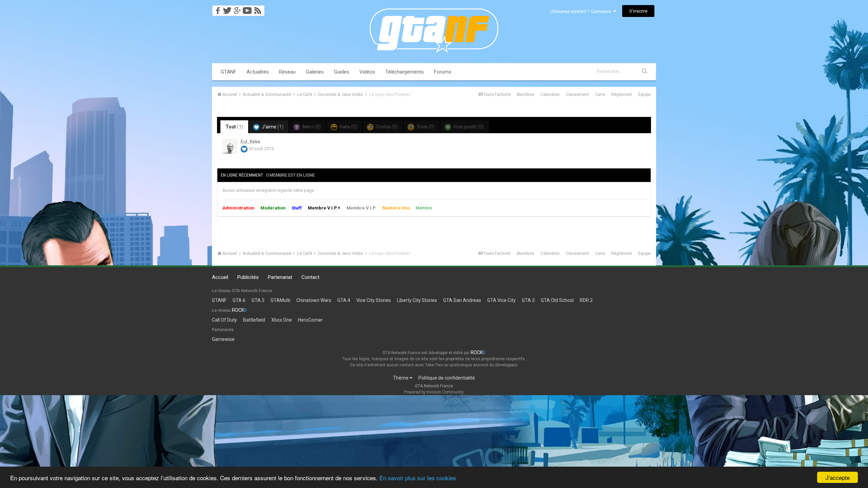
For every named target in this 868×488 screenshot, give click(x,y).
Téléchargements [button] (404, 72)
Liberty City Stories (417, 300)
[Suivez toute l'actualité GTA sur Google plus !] (237, 8)
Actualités (257, 72)
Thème (401, 378)
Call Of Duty (224, 320)
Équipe (644, 94)
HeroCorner (310, 320)
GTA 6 (239, 300)
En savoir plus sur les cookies (417, 477)
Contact (310, 277)
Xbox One (281, 320)
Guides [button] (341, 72)
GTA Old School (557, 300)
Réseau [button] (287, 72)
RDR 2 (586, 300)
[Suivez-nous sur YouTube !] (247, 8)
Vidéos (367, 72)
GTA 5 (258, 300)
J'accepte (838, 477)
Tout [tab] (234, 126)
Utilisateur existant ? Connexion (581, 11)
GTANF (228, 72)
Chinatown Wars (313, 300)
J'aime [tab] (272, 126)
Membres (525, 94)
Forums (442, 72)
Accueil (220, 277)
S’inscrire (638, 11)
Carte (600, 94)
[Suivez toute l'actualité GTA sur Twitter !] (227, 8)
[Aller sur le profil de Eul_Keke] (230, 146)
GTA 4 (343, 300)
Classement (577, 94)
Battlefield (254, 320)
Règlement (621, 94)
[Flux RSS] (259, 8)
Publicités (248, 277)
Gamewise (223, 339)
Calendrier (550, 94)
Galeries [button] (315, 72)
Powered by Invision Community (434, 392)
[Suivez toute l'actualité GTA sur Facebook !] (216, 8)
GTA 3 (528, 300)
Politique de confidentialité (446, 378)
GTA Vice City (501, 300)
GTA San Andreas (462, 300)
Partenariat (280, 277)
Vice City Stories (373, 300)
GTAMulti (280, 300)
